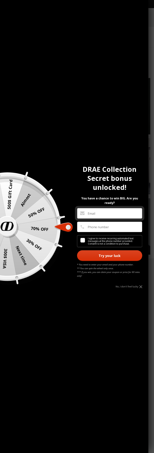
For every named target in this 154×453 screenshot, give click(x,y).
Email (91, 213)
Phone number (98, 227)
